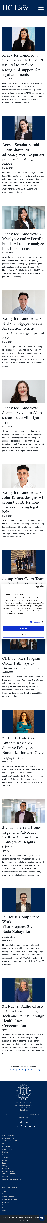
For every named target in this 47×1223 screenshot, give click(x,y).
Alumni (4, 1191)
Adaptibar (5, 1168)
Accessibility (6, 1146)
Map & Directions (8, 1135)
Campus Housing (8, 1171)
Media (4, 1210)
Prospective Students (9, 1199)
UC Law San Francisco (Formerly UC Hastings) (25, 1218)
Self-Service (6, 1157)
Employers (6, 1202)
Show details (35, 622)
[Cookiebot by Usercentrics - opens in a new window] (34, 586)
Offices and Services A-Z (10, 1144)
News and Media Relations (11, 1179)
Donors (4, 1194)
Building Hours (23, 1110)
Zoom (4, 1163)
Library (4, 1166)
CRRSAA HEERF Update (10, 1174)
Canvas (4, 1160)
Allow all (23, 628)
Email (4, 1155)
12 (39, 1070)
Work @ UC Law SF (9, 1138)
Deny (23, 635)
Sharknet (5, 1152)
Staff (3, 1207)
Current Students (8, 1196)
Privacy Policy (7, 1149)
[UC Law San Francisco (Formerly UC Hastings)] (15, 7)
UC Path (5, 1177)
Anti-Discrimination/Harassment (13, 1141)
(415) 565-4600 (24, 1107)
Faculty (4, 1205)
